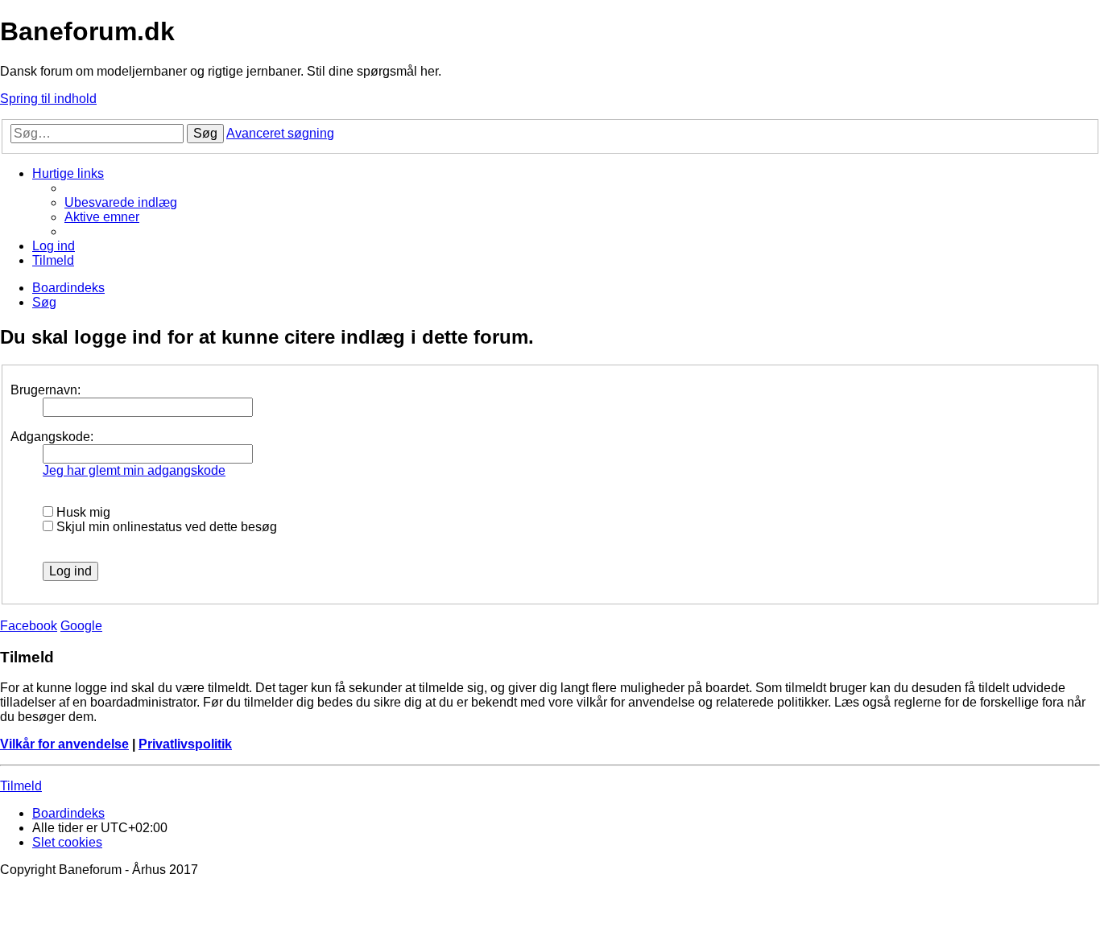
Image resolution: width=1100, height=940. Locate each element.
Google (81, 626)
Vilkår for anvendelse (64, 744)
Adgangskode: (51, 436)
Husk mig (81, 512)
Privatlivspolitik (185, 744)
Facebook (28, 626)
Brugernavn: (45, 390)
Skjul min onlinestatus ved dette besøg (165, 527)
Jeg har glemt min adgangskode (134, 470)
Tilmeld (21, 786)
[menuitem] (120, 202)
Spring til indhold (48, 98)
